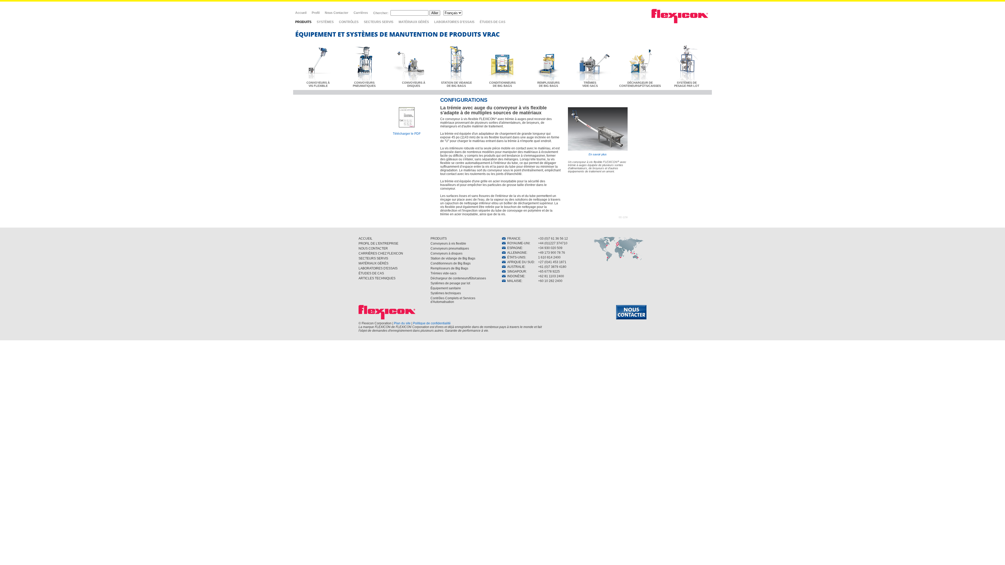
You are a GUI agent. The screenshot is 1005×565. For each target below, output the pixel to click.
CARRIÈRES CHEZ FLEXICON (381, 253)
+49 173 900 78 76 (551, 253)
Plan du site (402, 323)
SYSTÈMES (325, 22)
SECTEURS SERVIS (378, 22)
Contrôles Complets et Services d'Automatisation (453, 300)
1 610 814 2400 (549, 257)
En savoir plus (598, 154)
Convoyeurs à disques (446, 253)
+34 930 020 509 (550, 248)
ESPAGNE (514, 248)
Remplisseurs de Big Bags (449, 268)
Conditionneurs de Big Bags (451, 263)
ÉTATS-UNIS (515, 257)
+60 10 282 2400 (550, 281)
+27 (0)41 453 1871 (552, 262)
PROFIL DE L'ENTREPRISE (378, 243)
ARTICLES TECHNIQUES (377, 278)
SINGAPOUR (516, 271)
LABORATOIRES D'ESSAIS (454, 22)
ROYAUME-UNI (517, 243)
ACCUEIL (365, 238)
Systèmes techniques (446, 293)
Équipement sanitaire (446, 288)
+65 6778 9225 (549, 271)
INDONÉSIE (515, 276)
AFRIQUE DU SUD (520, 262)
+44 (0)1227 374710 (552, 243)
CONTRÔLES (349, 22)
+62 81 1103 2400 (551, 276)
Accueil (300, 13)
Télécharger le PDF (407, 133)
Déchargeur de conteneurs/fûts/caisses (458, 278)
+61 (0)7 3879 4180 (552, 267)
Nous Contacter (336, 13)
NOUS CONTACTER (373, 248)
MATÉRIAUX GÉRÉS (414, 22)
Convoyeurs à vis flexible (448, 243)
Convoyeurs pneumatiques (450, 248)
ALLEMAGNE (516, 253)
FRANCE (513, 238)
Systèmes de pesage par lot (450, 283)
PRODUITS (303, 22)
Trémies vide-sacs (443, 273)
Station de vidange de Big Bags (453, 258)
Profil (316, 13)
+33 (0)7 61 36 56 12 (553, 238)
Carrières (361, 13)
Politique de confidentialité (432, 323)
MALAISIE (514, 281)
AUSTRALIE (515, 267)
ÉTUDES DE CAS (492, 22)
